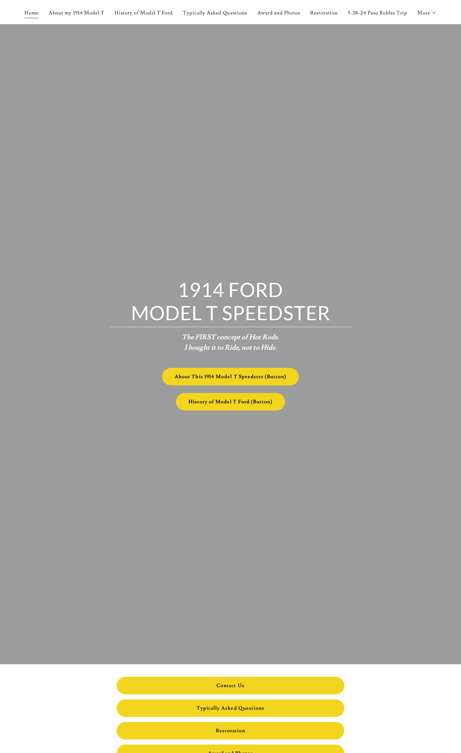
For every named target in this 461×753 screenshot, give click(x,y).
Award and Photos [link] (278, 13)
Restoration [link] (324, 13)
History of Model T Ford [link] (143, 13)
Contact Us (230, 685)
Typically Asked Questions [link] (215, 13)
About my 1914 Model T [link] (76, 13)
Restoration (230, 731)
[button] (427, 13)
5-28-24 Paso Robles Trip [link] (377, 13)
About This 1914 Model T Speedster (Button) (230, 377)
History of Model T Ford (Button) (230, 402)
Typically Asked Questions (230, 708)
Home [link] (31, 13)
